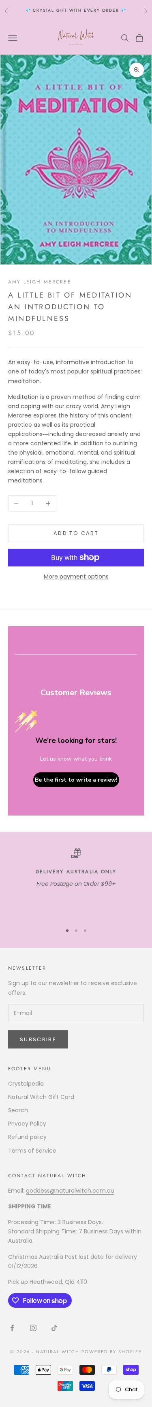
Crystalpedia (26, 1084)
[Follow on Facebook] (12, 1328)
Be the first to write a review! (76, 780)
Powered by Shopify (111, 1351)
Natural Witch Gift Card (41, 1097)
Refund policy (27, 1137)
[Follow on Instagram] (33, 1328)
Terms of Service (32, 1151)
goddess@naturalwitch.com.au (70, 1191)
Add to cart (76, 533)
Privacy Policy (27, 1124)
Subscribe (38, 1039)
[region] (76, 882)
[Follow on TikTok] (54, 1328)
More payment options (76, 576)
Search (18, 1110)
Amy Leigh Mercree (39, 281)
